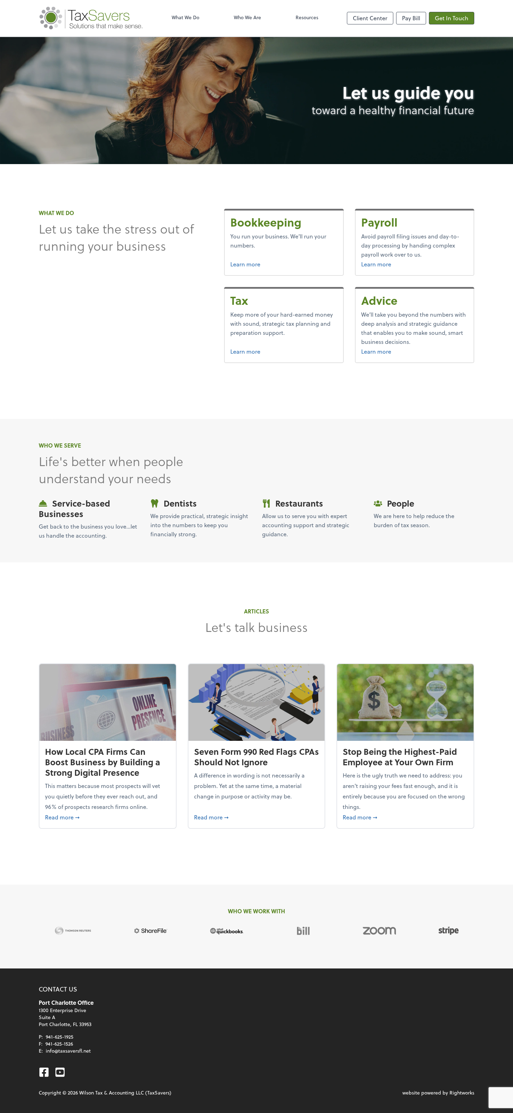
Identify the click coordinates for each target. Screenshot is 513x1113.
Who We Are (247, 17)
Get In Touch (451, 18)
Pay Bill (411, 18)
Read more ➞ (107, 817)
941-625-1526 (59, 1043)
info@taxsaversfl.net (68, 1050)
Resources (307, 17)
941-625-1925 (59, 1036)
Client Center (370, 18)
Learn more (271, 264)
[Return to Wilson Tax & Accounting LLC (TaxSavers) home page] (91, 18)
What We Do (185, 17)
